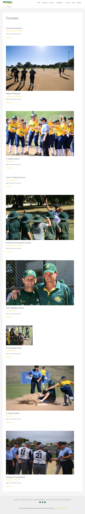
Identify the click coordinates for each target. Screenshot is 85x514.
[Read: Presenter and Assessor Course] (40, 217)
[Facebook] (40, 502)
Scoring (51, 2)
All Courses (16, 499)
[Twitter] (42, 502)
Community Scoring (13, 28)
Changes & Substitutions (15, 477)
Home (38, 2)
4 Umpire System (13, 159)
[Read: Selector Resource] (40, 68)
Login (73, 2)
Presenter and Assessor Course (18, 243)
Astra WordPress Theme (60, 508)
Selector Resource (13, 93)
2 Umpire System (13, 413)
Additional (59, 2)
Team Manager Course (15, 308)
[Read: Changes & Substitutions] (40, 452)
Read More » (9, 37)
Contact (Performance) (56, 499)
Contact (68, 2)
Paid (7, 310)
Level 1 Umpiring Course (15, 177)
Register (79, 2)
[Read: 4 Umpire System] (40, 133)
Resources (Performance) (39, 499)
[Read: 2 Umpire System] (40, 388)
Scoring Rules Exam (14, 348)
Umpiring (44, 2)
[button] (54, 2)
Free (7, 161)
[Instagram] (45, 502)
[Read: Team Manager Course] (40, 282)
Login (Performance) (66, 499)
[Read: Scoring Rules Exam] (19, 335)
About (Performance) (24, 499)
